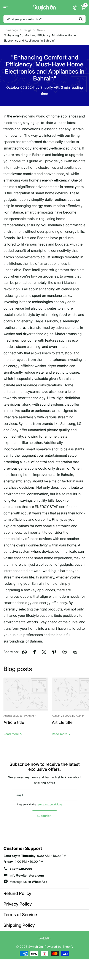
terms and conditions (49, 804)
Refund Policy (17, 893)
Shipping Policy (19, 925)
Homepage (10, 30)
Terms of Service (20, 914)
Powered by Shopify (58, 946)
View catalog (5, 8)
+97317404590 (21, 869)
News (41, 30)
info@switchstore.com (27, 875)
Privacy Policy (17, 904)
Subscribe (44, 815)
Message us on (29, 881)
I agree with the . (40, 804)
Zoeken (81, 19)
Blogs (27, 30)
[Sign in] (75, 7)
